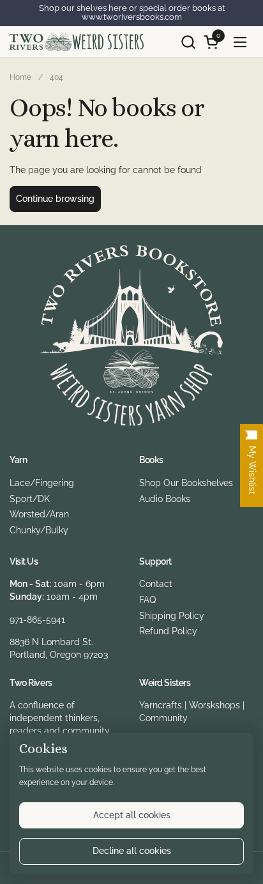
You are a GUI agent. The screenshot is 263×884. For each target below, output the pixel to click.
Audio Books (164, 499)
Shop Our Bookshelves (186, 483)
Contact (155, 584)
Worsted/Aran (39, 514)
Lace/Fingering (42, 483)
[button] (188, 42)
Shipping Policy (171, 616)
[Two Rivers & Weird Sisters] (77, 42)
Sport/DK (30, 499)
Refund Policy (168, 631)
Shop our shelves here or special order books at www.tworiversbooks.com (132, 13)
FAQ (147, 600)
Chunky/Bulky (39, 530)
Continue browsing (55, 199)
